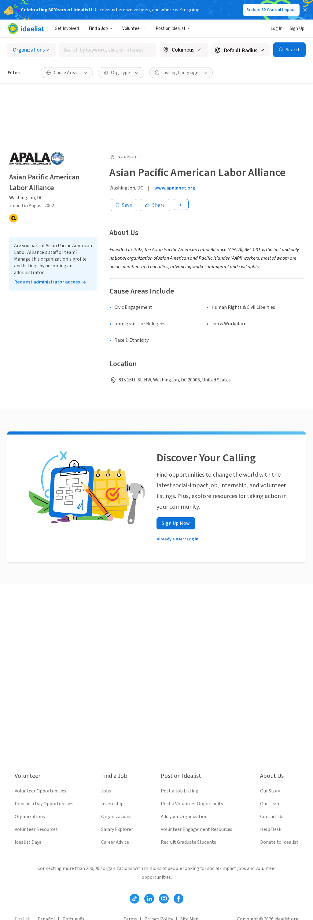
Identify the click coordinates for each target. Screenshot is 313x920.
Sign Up (297, 28)
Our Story (270, 791)
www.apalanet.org (174, 188)
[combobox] (108, 49)
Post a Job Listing (179, 791)
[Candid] (13, 218)
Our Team (270, 803)
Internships (113, 803)
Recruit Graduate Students (188, 842)
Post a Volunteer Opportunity (192, 803)
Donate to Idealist (279, 842)
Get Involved (67, 28)
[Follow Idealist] (134, 899)
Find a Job (98, 28)
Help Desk (270, 829)
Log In (276, 28)
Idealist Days (28, 842)
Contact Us (271, 816)
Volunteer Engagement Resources (196, 829)
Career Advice (115, 842)
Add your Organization (184, 816)
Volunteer (131, 28)
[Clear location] (199, 49)
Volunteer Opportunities (40, 791)
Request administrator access (47, 282)
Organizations (30, 816)
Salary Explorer (117, 829)
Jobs (106, 791)
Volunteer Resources (36, 829)
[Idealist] (25, 28)
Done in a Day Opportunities (44, 803)
